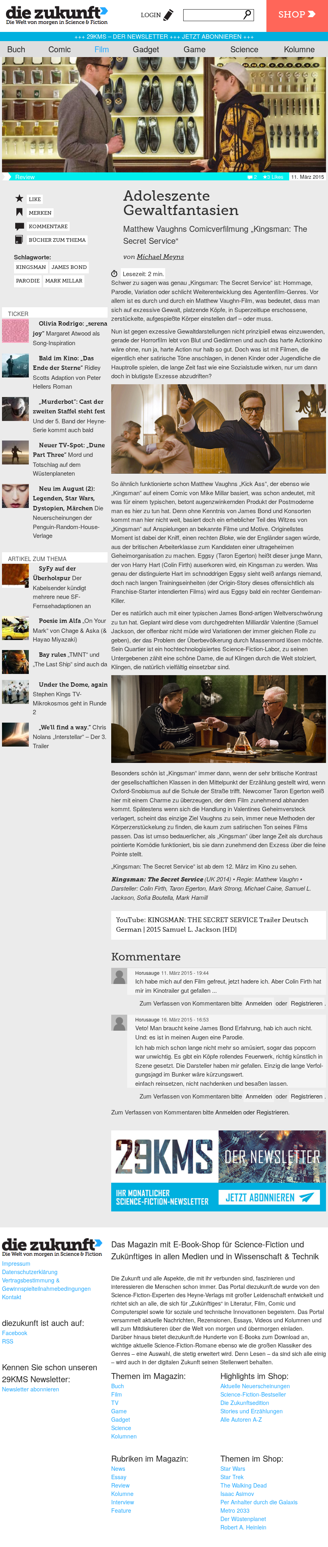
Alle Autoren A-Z (241, 1419)
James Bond (69, 267)
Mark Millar (63, 281)
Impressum (16, 1263)
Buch (16, 49)
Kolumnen (124, 1436)
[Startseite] (54, 14)
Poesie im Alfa (60, 621)
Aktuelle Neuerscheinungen (255, 1386)
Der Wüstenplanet (243, 1519)
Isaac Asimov (237, 1494)
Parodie (28, 281)
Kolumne (299, 49)
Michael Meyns (160, 257)
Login (151, 15)
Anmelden (259, 1003)
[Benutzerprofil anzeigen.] (119, 976)
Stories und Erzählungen (251, 1411)
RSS (7, 1341)
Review (120, 1485)
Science (244, 49)
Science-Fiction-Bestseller (253, 1394)
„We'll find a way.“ (65, 728)
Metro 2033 (235, 1510)
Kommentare (48, 226)
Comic (59, 49)
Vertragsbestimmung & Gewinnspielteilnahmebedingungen (46, 1284)
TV (114, 1403)
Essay (118, 1477)
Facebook (14, 1333)
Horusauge (147, 972)
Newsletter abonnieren (30, 1389)
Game (195, 49)
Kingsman (31, 267)
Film (101, 49)
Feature (121, 1510)
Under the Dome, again (73, 685)
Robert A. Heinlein (243, 1527)
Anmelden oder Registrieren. (252, 1112)
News (118, 1468)
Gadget (146, 49)
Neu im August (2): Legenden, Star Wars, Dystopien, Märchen (64, 499)
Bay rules (52, 655)
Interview (122, 1502)
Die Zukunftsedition (244, 1403)
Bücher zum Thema (57, 240)
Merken (40, 213)
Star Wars (232, 1468)
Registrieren (306, 1003)
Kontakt (11, 1297)
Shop (291, 15)
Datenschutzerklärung (30, 1272)
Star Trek (232, 1477)
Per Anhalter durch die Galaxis (259, 1502)
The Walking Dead (243, 1485)
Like (35, 199)
